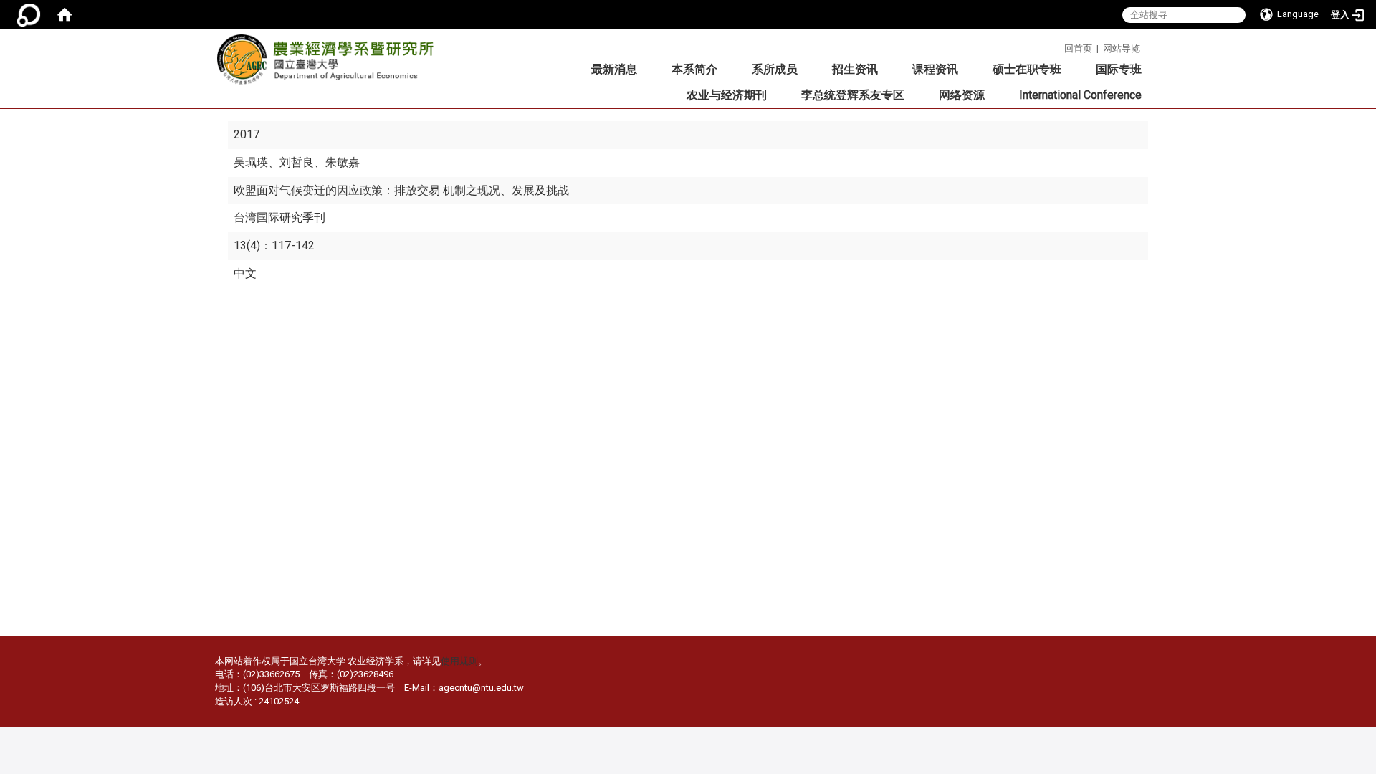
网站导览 (1121, 48)
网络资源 (962, 95)
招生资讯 (855, 69)
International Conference (1080, 95)
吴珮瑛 (251, 162)
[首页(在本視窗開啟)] (64, 14)
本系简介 (694, 69)
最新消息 (614, 69)
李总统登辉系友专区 (852, 95)
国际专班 (1119, 69)
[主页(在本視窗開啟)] (329, 63)
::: (1059, 46)
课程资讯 (935, 69)
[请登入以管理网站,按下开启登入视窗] (29, 14)
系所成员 (775, 69)
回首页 (1078, 48)
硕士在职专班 (1027, 69)
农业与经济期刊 (727, 95)
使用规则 (459, 661)
